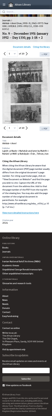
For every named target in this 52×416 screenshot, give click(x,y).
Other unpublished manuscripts (17, 273)
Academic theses (10, 265)
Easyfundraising (10, 316)
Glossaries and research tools (16, 283)
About (5, 296)
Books (5, 247)
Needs (5, 304)
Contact (6, 312)
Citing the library (41, 47)
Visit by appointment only (13, 349)
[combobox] (26, 11)
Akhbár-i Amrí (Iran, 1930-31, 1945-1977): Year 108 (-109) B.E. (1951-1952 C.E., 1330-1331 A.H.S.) (25, 26)
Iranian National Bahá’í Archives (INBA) (21, 261)
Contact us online (11, 328)
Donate (6, 308)
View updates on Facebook (18, 385)
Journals (6, 20)
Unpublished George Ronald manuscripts (22, 269)
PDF (45, 54)
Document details (22, 47)
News (5, 300)
